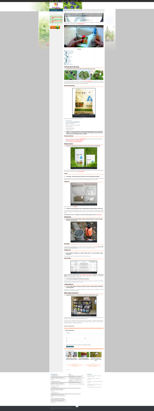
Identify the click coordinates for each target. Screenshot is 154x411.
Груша (73, 376)
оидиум (83, 68)
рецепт (77, 384)
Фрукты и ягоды (67, 10)
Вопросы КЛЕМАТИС (75, 375)
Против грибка (68, 61)
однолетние (73, 384)
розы (78, 384)
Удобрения (70, 379)
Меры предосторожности (69, 64)
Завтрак (77, 376)
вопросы (76, 381)
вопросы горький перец (78, 382)
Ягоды (71, 10)
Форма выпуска (67, 54)
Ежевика (75, 376)
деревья (73, 383)
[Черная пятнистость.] (70, 75)
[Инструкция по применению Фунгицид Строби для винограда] (83, 354)
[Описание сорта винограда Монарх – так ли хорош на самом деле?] (95, 354)
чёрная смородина (82, 384)
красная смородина (80, 383)
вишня (73, 381)
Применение (67, 58)
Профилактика (68, 60)
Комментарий (68, 332)
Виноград (74, 10)
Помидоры (73, 378)
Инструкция (68, 59)
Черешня (80, 379)
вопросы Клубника (80, 381)
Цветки (77, 379)
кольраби (77, 383)
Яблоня (70, 381)
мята (71, 384)
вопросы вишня (71, 382)
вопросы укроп (70, 383)
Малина (79, 377)
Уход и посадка (79, 10)
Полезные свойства (69, 53)
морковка (69, 384)
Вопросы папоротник (79, 375)
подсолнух (75, 384)
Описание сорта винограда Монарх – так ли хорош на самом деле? (95, 359)
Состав (67, 55)
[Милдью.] (83, 75)
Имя (66, 338)
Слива (76, 378)
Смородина (79, 378)
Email (85, 338)
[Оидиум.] (96, 75)
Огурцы (82, 377)
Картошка (80, 376)
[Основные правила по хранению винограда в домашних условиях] (71, 354)
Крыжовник (75, 377)
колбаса (75, 383)
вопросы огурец (83, 382)
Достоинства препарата (70, 52)
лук (83, 383)
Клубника (71, 377)
